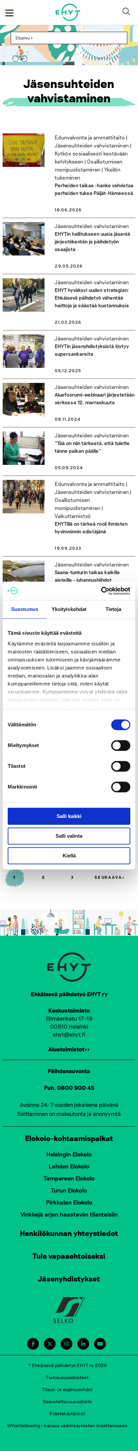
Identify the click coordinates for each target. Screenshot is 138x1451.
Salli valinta (69, 836)
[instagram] (66, 1343)
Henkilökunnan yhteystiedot (69, 1233)
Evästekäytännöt (67, 1413)
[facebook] (32, 1343)
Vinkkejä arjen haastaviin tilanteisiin (69, 1214)
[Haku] (128, 12)
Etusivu (22, 37)
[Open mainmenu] (9, 12)
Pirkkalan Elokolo (69, 1202)
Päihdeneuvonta (69, 1070)
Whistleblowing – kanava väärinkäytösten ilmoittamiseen (67, 1425)
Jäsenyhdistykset (69, 1278)
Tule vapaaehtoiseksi (69, 1255)
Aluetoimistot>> (69, 1049)
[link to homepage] (68, 12)
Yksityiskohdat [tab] (69, 609)
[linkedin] (83, 1343)
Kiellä (69, 855)
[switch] (120, 745)
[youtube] (100, 1343)
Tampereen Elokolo (69, 1178)
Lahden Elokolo (69, 1166)
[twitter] (49, 1343)
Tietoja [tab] (114, 609)
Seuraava (109, 877)
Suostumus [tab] (24, 609)
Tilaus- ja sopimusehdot (67, 1389)
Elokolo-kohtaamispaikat (69, 1138)
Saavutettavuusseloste (67, 1401)
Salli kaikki (69, 816)
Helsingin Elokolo (69, 1154)
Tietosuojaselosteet (67, 1377)
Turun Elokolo (69, 1190)
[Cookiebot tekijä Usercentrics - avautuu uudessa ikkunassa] (101, 591)
